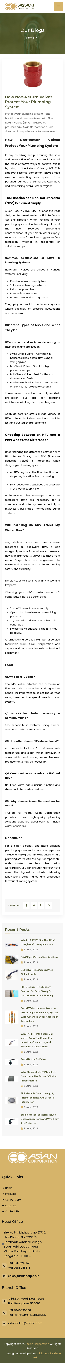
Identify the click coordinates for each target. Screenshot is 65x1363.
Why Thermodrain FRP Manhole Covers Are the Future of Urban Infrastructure (39, 1076)
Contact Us (12, 1211)
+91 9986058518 (19, 1268)
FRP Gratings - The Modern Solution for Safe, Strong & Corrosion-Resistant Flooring (37, 991)
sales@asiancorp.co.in (23, 1276)
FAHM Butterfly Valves (33, 1059)
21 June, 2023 (31, 949)
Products (10, 1194)
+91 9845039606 (19, 1310)
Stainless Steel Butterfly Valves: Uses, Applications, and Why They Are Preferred (40, 1119)
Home (30, 38)
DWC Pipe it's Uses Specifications (39, 957)
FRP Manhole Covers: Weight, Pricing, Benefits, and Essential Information (38, 1097)
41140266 (39, 1315)
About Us (10, 1205)
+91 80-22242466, (20, 1315)
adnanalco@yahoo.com (25, 1323)
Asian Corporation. (38, 1344)
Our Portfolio (13, 1199)
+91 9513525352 (19, 1263)
